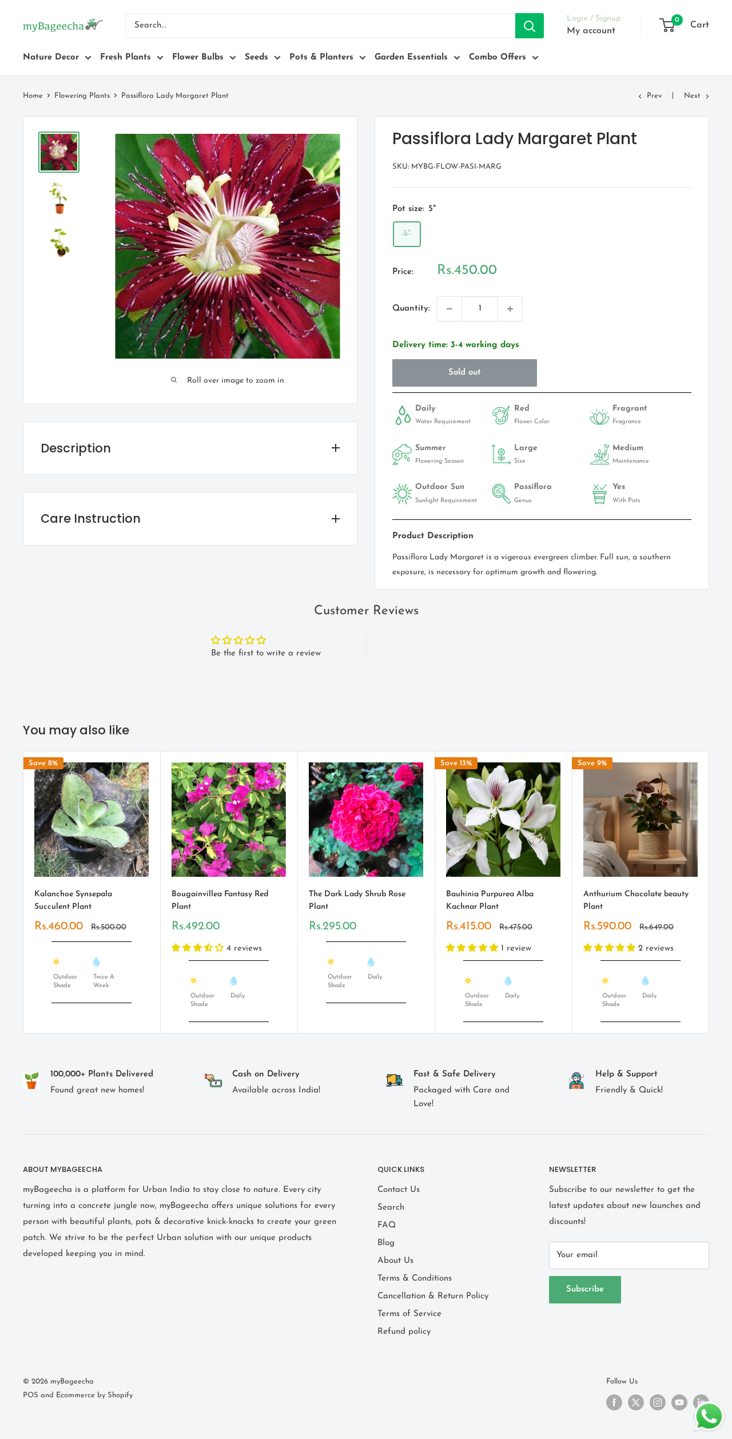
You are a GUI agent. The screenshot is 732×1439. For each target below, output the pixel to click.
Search (390, 1207)
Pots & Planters (321, 57)
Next (692, 96)
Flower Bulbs (198, 57)
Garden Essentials (411, 57)
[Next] (709, 892)
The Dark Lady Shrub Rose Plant (357, 900)
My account (591, 30)
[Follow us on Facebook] (614, 1402)
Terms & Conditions (414, 1278)
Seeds (256, 57)
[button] (199, 948)
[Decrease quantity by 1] (449, 309)
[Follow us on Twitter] (636, 1402)
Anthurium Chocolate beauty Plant (636, 900)
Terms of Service (409, 1314)
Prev (654, 96)
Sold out (464, 372)
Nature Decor (51, 57)
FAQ (386, 1225)
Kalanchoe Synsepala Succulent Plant (73, 900)
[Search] (529, 25)
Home (33, 96)
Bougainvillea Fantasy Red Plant (220, 900)
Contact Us (398, 1190)
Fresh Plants (125, 57)
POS (30, 1395)
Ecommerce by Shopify (94, 1395)
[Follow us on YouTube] (679, 1402)
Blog (386, 1243)
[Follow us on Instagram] (658, 1402)
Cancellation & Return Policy (432, 1296)
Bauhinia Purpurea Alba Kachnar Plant (490, 900)
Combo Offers (497, 57)
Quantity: (411, 308)
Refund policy (404, 1331)
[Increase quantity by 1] (510, 309)
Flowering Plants (82, 96)
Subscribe (585, 1289)
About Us (395, 1261)
